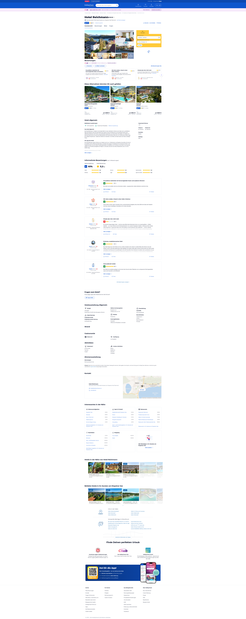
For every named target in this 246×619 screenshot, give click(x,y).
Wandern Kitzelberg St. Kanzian (119, 417)
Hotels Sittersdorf (134, 514)
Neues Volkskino (89, 442)
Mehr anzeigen (88, 152)
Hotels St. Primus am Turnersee (138, 511)
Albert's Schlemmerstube (144, 417)
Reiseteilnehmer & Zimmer (143, 40)
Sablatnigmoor (89, 419)
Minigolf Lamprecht (116, 419)
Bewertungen (98, 26)
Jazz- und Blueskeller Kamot (92, 440)
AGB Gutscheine (127, 604)
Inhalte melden (88, 611)
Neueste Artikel (146, 602)
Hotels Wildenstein (112, 514)
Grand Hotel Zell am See (136, 521)
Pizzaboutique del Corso (143, 414)
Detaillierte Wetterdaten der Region (123, 537)
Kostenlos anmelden (156, 9)
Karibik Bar (88, 435)
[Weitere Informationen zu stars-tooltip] (113, 17)
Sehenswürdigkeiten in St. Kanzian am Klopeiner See (94, 425)
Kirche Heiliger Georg (91, 422)
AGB (125, 602)
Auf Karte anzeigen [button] (121, 20)
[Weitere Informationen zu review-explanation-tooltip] (101, 22)
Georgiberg (114, 422)
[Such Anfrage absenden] (117, 5)
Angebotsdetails (93, 366)
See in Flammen (89, 417)
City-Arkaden (115, 435)
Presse (144, 595)
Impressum (126, 611)
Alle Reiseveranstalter (90, 609)
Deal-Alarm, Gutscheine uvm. (92, 597)
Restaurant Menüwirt (143, 412)
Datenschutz (126, 595)
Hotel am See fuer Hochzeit (137, 523)
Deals (86, 1)
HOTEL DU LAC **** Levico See (137, 525)
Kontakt (149, 1)
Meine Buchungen (89, 590)
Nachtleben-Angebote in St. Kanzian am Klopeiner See (95, 449)
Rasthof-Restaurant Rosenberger (145, 419)
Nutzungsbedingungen (129, 593)
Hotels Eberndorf (111, 513)
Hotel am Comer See (112, 528)
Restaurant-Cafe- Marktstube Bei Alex (146, 422)
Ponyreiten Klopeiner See (113, 525)
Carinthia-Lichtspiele (90, 445)
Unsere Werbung (147, 593)
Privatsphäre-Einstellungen (130, 597)
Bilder (105, 26)
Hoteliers (107, 590)
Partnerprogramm (109, 595)
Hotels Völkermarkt (135, 513)
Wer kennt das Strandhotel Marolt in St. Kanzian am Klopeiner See (119, 521)
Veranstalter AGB (128, 590)
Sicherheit (126, 609)
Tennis (113, 414)
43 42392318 (93, 390)
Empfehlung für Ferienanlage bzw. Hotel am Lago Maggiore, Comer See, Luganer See (119, 523)
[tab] (142, 32)
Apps (86, 606)
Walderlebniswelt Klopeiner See (119, 412)
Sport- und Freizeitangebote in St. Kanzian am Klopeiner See (122, 425)
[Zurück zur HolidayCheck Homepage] (89, 5)
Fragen (111, 26)
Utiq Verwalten (127, 599)
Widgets (106, 593)
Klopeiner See (89, 412)
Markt (113, 438)
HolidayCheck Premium (90, 604)
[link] (138, 5)
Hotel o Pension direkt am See (137, 527)
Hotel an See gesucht (112, 527)
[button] (100, 41)
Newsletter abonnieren (90, 599)
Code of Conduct (108, 597)
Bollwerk (88, 438)
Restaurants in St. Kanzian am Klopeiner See (148, 426)
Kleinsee (88, 414)
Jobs (144, 597)
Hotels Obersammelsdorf (113, 511)
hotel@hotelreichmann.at (96, 388)
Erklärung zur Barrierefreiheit (130, 606)
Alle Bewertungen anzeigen (122, 282)
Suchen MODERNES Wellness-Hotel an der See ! (141, 528)
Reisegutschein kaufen (90, 602)
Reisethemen (146, 599)
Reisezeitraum (140, 35)
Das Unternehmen (147, 590)
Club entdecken (146, 9)
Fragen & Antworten (90, 595)
